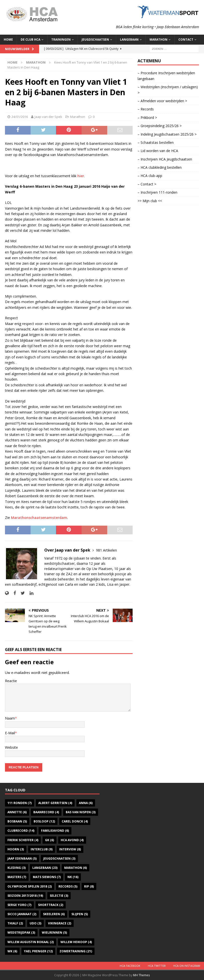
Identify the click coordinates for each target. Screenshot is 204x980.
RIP (89, 886)
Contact (185, 39)
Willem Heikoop (76, 942)
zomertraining (75, 951)
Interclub (41, 849)
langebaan (44, 868)
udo (35, 923)
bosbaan (17, 821)
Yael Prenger (38, 951)
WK (12, 951)
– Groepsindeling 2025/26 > (160, 125)
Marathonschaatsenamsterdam (39, 517)
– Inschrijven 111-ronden (157, 192)
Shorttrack (50, 905)
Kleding (16, 868)
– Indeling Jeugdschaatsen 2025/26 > (167, 134)
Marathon (77, 116)
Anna (86, 803)
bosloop (44, 821)
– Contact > (147, 184)
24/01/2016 (19, 116)
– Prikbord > (147, 117)
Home (8, 39)
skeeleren (54, 914)
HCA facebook (130, 966)
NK (72, 877)
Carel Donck (75, 821)
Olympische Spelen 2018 (29, 886)
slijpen (79, 914)
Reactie (11, 680)
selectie (59, 896)
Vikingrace (59, 923)
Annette (17, 812)
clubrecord (20, 830)
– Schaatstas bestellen (156, 142)
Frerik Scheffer (22, 840)
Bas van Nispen (81, 812)
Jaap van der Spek (48, 116)
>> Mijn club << (150, 200)
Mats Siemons (47, 877)
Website (11, 747)
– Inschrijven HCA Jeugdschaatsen (165, 159)
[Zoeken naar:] (174, 48)
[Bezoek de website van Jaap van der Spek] (7, 593)
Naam (10, 718)
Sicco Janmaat (21, 914)
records (67, 886)
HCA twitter (157, 966)
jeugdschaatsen (59, 858)
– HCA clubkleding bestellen (160, 167)
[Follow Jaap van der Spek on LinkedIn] (29, 593)
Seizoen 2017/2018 (25, 896)
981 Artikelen (106, 550)
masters (16, 877)
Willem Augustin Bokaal (30, 942)
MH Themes (141, 975)
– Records (146, 109)
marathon (75, 868)
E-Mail (10, 733)
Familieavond (55, 830)
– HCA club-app (150, 175)
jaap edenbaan (22, 858)
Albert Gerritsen (55, 803)
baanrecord (46, 812)
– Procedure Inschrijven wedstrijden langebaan (166, 76)
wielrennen (54, 932)
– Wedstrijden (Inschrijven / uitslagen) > (168, 89)
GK (49, 840)
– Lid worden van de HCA (158, 150)
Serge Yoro (19, 905)
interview (70, 849)
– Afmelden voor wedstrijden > (162, 100)
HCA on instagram (186, 966)
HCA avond (72, 840)
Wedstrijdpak (21, 932)
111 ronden (19, 803)
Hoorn (15, 849)
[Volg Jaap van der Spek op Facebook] (13, 593)
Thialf (15, 923)
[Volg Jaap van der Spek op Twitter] (21, 593)
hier (80, 175)
